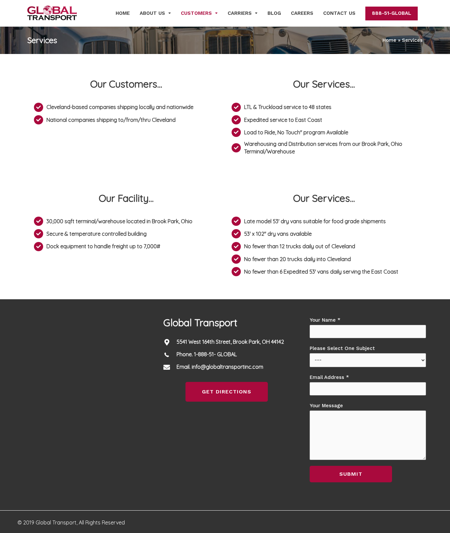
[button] (226, 392)
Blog (274, 13)
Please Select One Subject (342, 348)
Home (123, 13)
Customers (196, 13)
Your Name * (325, 320)
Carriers (240, 13)
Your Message (326, 406)
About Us (152, 13)
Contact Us (339, 13)
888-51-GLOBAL (391, 13)
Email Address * (329, 377)
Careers (302, 13)
